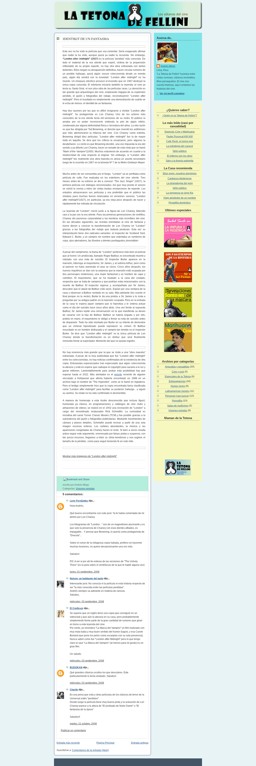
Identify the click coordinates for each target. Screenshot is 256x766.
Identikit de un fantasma (86, 38)
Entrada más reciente (68, 742)
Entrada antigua (139, 742)
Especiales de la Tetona (178, 376)
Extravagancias (177, 381)
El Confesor (76, 608)
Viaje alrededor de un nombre (179, 197)
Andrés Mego (168, 66)
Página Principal (105, 742)
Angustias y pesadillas (177, 366)
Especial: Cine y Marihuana (180, 131)
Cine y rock (178, 371)
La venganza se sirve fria (179, 192)
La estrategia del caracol (179, 146)
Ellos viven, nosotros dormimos (180, 173)
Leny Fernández (79, 500)
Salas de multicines (177, 405)
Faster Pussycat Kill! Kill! (179, 136)
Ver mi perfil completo (172, 93)
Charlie (74, 689)
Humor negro (178, 386)
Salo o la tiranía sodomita (179, 160)
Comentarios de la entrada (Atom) (90, 750)
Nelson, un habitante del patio (86, 578)
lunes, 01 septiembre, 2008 (84, 571)
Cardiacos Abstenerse (180, 178)
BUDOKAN (76, 667)
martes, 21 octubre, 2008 (83, 723)
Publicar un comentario (73, 730)
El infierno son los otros (179, 155)
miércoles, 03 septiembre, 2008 (87, 601)
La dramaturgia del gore (180, 183)
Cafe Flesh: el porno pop (179, 141)
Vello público (180, 151)
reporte (118, 374)
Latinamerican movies (177, 391)
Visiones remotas (85, 488)
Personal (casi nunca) (177, 395)
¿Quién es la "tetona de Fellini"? (179, 115)
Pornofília (177, 400)
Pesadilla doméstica (180, 202)
